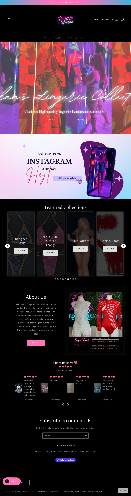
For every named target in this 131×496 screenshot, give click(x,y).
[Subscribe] (85, 436)
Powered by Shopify (29, 492)
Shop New (50, 119)
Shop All (80, 119)
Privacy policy (54, 491)
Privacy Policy (56, 451)
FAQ (94, 451)
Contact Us (36, 342)
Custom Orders (84, 451)
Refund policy (70, 451)
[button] (9, 19)
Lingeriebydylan (17, 492)
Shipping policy (80, 491)
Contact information (95, 491)
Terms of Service (41, 451)
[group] (21, 244)
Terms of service (67, 491)
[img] (65, 367)
